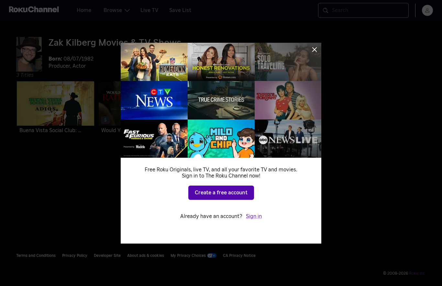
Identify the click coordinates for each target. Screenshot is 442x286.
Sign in (254, 216)
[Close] (314, 49)
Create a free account (221, 192)
